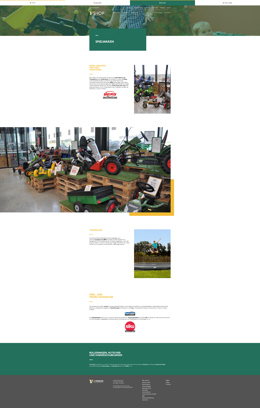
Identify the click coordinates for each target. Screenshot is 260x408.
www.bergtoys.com (110, 97)
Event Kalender (146, 384)
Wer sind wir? (145, 380)
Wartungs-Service (146, 388)
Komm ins (146, 382)
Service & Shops (158, 12)
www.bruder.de (130, 314)
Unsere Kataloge (146, 386)
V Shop (167, 382)
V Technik (168, 384)
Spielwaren (125, 12)
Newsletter (145, 390)
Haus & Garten (116, 12)
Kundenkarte (167, 12)
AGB (143, 396)
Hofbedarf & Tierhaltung (135, 13)
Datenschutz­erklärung (148, 398)
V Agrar (167, 380)
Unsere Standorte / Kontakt (149, 394)
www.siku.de (130, 331)
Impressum (145, 399)
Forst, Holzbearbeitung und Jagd (147, 14)
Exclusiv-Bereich (146, 392)
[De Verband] (96, 15)
